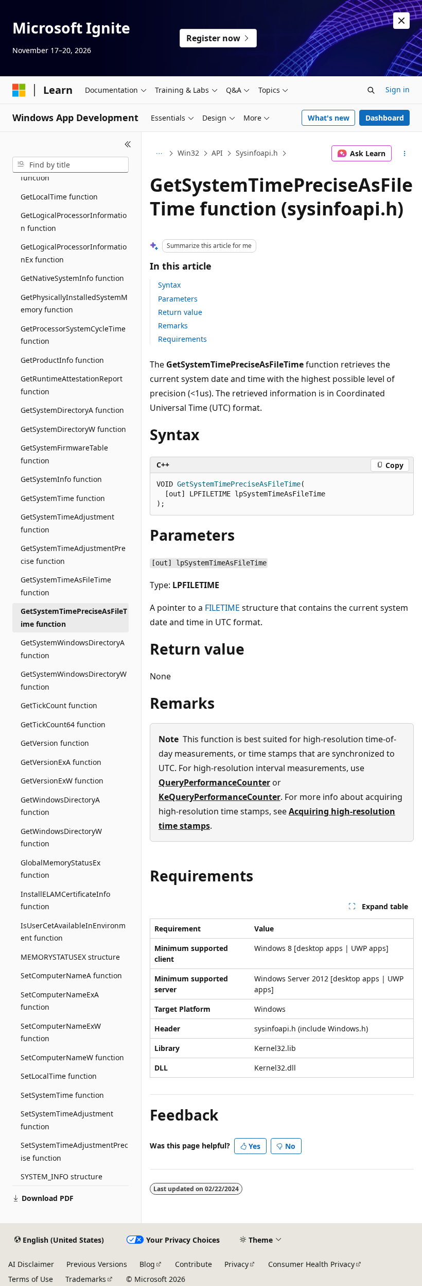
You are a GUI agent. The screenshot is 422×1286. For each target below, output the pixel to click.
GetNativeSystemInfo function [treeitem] (72, 278)
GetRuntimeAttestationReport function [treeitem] (71, 385)
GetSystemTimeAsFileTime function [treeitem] (66, 586)
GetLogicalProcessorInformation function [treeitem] (74, 221)
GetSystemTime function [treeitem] (63, 498)
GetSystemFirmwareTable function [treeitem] (64, 454)
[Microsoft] (19, 90)
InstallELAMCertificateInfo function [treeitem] (65, 900)
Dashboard (384, 118)
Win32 (188, 153)
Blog (147, 1264)
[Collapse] (128, 144)
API (217, 153)
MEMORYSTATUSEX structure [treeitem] (70, 957)
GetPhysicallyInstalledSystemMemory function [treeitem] (74, 303)
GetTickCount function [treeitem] (59, 705)
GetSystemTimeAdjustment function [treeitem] (67, 523)
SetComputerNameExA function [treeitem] (60, 1001)
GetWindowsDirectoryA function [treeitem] (60, 806)
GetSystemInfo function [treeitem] (61, 479)
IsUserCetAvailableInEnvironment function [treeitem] (73, 932)
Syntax (169, 285)
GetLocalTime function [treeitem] (59, 197)
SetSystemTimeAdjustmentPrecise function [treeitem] (74, 1151)
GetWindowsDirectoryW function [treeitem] (61, 837)
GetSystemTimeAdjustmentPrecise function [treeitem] (73, 554)
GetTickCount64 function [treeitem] (63, 724)
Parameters (178, 299)
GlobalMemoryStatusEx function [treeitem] (60, 869)
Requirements (182, 339)
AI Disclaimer (31, 1264)
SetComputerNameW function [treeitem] (72, 1057)
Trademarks (85, 1279)
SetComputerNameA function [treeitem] (71, 975)
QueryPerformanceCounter (214, 782)
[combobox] (70, 165)
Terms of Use (30, 1279)
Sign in (397, 89)
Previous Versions (96, 1264)
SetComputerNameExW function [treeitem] (61, 1032)
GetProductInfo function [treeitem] (62, 360)
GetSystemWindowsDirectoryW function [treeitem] (74, 680)
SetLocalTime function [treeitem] (59, 1076)
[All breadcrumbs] (159, 153)
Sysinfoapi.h (257, 153)
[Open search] (371, 90)
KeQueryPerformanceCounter (219, 797)
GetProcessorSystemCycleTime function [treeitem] (73, 335)
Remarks (173, 325)
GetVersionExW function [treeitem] (62, 781)
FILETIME (222, 607)
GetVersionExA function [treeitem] (61, 762)
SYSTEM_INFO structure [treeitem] (61, 1176)
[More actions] (405, 153)
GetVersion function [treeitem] (55, 743)
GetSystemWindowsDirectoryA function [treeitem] (73, 649)
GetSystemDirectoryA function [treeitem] (72, 410)
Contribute (193, 1264)
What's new (328, 118)
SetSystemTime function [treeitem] (62, 1095)
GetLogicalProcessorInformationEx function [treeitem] (74, 253)
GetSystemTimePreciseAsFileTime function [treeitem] (74, 617)
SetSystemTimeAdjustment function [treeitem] (67, 1120)
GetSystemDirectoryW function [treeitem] (73, 429)
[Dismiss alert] (401, 20)
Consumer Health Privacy (311, 1264)
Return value (180, 312)
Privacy (236, 1264)
